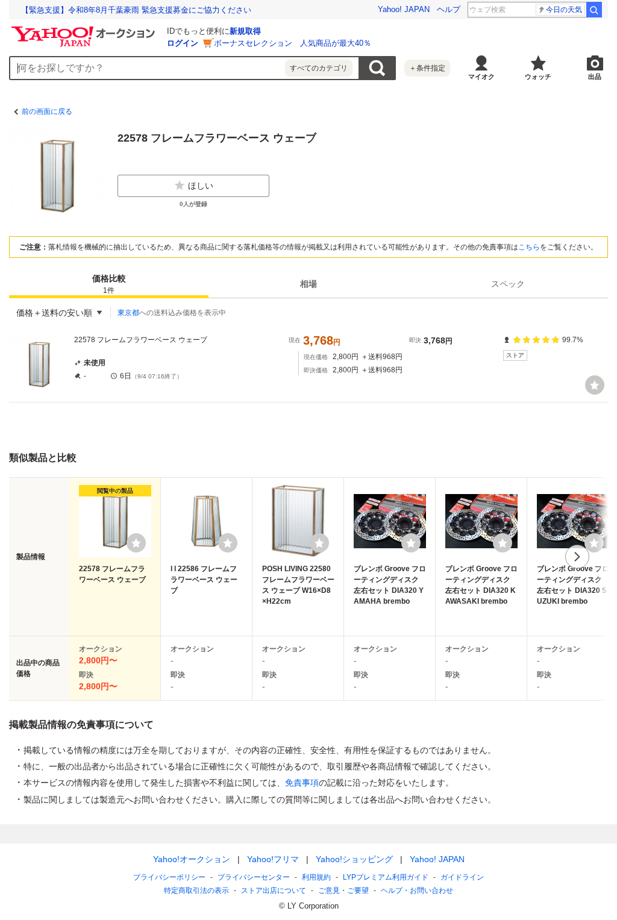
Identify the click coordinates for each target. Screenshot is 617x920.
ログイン (182, 43)
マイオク (481, 76)
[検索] (594, 9)
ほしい (200, 185)
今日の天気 (564, 9)
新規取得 (245, 31)
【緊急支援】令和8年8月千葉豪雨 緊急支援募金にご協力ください (136, 9)
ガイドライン (462, 877)
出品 (594, 76)
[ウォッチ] (594, 385)
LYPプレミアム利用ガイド (385, 877)
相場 (308, 284)
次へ (577, 557)
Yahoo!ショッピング (354, 859)
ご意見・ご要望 (343, 890)
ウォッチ (538, 76)
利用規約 (316, 877)
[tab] (108, 284)
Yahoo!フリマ (273, 859)
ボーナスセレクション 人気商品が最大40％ (292, 43)
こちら (529, 247)
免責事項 (302, 782)
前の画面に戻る (47, 111)
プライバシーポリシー (169, 877)
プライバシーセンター (254, 877)
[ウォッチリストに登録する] (136, 542)
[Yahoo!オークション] (85, 29)
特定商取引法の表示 (196, 890)
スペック (508, 284)
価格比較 (109, 284)
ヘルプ (448, 9)
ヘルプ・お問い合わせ (417, 890)
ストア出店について (273, 890)
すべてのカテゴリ (319, 68)
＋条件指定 (427, 68)
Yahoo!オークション (191, 859)
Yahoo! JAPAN (404, 9)
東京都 (128, 312)
